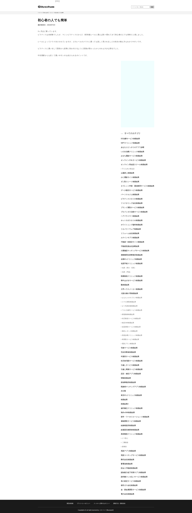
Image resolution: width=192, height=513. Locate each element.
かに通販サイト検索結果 (130, 177)
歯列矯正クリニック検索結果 (132, 408)
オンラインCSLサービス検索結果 (133, 160)
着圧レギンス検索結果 (130, 331)
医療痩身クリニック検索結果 (132, 276)
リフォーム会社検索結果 (130, 233)
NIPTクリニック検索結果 (130, 143)
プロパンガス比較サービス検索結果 (134, 212)
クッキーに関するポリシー (102, 503)
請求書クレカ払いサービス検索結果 (134, 477)
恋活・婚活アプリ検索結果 (131, 374)
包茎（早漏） (126, 272)
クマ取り (125, 438)
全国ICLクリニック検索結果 (131, 259)
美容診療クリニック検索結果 (132, 335)
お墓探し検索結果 (127, 173)
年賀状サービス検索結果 (130, 356)
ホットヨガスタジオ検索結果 (132, 220)
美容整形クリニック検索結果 (132, 434)
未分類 (123, 391)
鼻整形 (124, 446)
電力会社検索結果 (127, 494)
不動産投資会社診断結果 (130, 246)
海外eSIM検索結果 (128, 412)
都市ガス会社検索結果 (129, 485)
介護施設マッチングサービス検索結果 (135, 251)
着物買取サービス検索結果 (131, 421)
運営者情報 (70, 503)
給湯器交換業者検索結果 (130, 430)
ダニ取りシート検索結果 (130, 182)
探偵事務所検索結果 (128, 382)
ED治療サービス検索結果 (130, 139)
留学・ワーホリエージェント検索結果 (135, 417)
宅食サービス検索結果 (129, 348)
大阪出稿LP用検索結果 (129, 293)
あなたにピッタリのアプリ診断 (132, 147)
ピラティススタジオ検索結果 (132, 199)
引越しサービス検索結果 (130, 365)
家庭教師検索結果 (128, 314)
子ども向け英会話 (128, 169)
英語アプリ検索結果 (128, 451)
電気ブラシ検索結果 (129, 343)
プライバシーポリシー (83, 503)
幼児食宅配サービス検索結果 (132, 361)
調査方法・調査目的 (119, 503)
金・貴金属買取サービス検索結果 (133, 490)
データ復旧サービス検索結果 (132, 190)
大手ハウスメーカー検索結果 (132, 289)
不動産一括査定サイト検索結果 (132, 242)
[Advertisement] (137, 94)
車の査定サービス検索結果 (131, 481)
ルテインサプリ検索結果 (130, 238)
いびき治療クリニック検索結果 (132, 152)
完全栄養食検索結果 (128, 352)
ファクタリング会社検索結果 (132, 203)
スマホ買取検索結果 (129, 302)
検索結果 (124, 399)
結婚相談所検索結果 (128, 425)
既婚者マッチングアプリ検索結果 (133, 387)
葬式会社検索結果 (127, 459)
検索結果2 (124, 404)
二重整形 (125, 442)
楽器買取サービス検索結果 (131, 327)
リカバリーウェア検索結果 (131, 229)
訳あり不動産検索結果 (129, 468)
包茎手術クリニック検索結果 (132, 263)
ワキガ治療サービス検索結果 (132, 310)
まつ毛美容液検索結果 (130, 306)
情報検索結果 (126, 378)
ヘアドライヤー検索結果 (130, 216)
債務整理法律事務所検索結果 (132, 255)
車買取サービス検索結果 (130, 339)
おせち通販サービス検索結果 (132, 156)
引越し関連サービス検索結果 (132, 369)
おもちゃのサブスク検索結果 (132, 297)
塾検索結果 (125, 285)
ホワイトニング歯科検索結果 (132, 225)
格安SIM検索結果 (128, 323)
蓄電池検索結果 (127, 464)
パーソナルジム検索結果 (130, 194)
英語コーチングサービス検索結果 (133, 455)
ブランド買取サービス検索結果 (132, 207)
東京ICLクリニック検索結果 (131, 395)
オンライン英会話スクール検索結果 (134, 164)
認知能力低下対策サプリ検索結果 (133, 472)
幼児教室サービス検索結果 (131, 318)
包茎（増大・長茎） (129, 268)
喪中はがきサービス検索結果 (132, 280)
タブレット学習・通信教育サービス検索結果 (137, 186)
